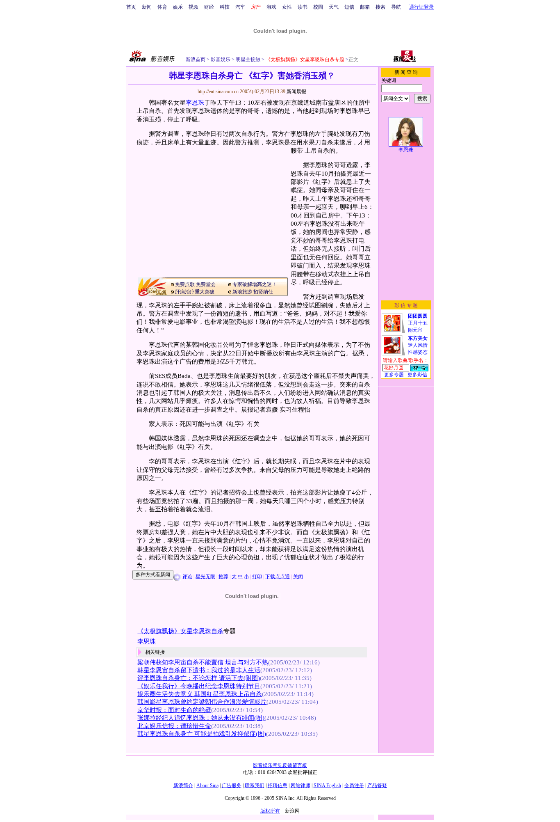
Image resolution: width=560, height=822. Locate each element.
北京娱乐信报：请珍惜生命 (174, 726)
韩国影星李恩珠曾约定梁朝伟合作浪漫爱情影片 (201, 701)
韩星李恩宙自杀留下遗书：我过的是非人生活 (198, 670)
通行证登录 (421, 7)
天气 (334, 7)
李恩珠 (195, 102)
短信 (349, 7)
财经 (209, 7)
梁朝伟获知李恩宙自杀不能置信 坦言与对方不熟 (202, 662)
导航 (396, 7)
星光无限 (205, 576)
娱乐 (178, 7)
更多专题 (394, 375)
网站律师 (300, 785)
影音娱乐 (220, 59)
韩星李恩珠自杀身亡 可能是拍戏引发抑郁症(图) (201, 733)
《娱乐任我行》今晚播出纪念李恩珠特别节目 (198, 686)
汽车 (240, 7)
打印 (257, 576)
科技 (225, 7)
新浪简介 (183, 785)
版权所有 (270, 811)
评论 (187, 576)
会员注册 (354, 785)
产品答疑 (377, 785)
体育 (162, 7)
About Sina (207, 785)
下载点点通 (277, 576)
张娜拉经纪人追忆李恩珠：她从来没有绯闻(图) (200, 717)
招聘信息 (277, 785)
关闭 (298, 576)
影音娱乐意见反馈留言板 (280, 765)
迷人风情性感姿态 (418, 345)
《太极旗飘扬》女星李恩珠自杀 (180, 631)
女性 (287, 7)
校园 (318, 7)
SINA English (327, 785)
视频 (193, 7)
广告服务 (231, 785)
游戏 (271, 7)
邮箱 (365, 7)
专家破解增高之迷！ (254, 284)
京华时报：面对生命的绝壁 (174, 710)
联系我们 (254, 785)
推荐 (223, 576)
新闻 (147, 7)
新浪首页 (195, 59)
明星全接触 (247, 59)
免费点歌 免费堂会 (195, 284)
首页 (131, 7)
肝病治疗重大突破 (194, 292)
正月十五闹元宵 (418, 323)
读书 (302, 7)
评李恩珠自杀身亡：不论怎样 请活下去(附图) (198, 678)
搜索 (380, 7)
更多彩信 (417, 375)
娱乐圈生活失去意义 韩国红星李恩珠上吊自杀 (199, 694)
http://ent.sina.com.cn (219, 91)
